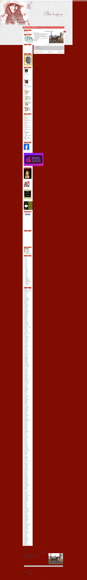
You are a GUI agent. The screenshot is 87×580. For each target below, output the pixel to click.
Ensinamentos (25, 374)
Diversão (25, 368)
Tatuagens (25, 525)
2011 (25, 264)
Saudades (25, 504)
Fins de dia (25, 406)
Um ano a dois (26, 123)
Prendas (25, 493)
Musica (25, 456)
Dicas (25, 367)
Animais (25, 309)
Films (25, 404)
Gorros (25, 416)
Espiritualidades (26, 380)
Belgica (25, 318)
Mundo (25, 453)
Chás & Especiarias (27, 90)
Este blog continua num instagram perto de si (28, 138)
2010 (25, 265)
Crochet (25, 350)
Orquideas (25, 469)
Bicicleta (25, 320)
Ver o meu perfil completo (26, 32)
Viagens (25, 539)
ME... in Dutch (26, 79)
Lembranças (25, 436)
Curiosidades (25, 351)
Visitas (25, 543)
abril (25, 276)
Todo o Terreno (26, 530)
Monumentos (25, 450)
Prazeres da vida (26, 491)
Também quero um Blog (27, 137)
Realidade (25, 497)
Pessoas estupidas (26, 485)
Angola (25, 308)
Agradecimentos (26, 300)
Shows (25, 513)
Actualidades (25, 299)
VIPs (24, 542)
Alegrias (25, 302)
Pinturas (25, 486)
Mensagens (25, 444)
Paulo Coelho (25, 479)
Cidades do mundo (26, 333)
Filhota (25, 401)
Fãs (24, 393)
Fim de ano (25, 405)
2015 (25, 260)
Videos (25, 541)
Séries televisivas (26, 510)
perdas (25, 481)
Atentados (25, 314)
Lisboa (25, 437)
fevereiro (26, 285)
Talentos (25, 523)
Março (25, 441)
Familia (25, 392)
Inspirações (25, 428)
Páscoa (25, 475)
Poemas (25, 487)
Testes (25, 529)
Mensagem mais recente (27, 567)
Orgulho (25, 468)
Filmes (25, 403)
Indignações (25, 424)
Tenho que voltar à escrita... (28, 125)
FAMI (25, 391)
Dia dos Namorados (26, 365)
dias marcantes (25, 366)
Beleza (25, 317)
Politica (25, 488)
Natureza (25, 458)
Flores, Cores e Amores (27, 119)
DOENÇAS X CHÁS (29, 91)
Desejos (25, 359)
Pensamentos (25, 480)
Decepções (25, 354)
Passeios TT (25, 477)
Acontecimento (25, 297)
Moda (25, 447)
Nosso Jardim (25, 463)
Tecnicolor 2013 (26, 526)
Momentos (25, 448)
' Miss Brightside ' (27, 131)
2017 (25, 258)
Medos (25, 443)
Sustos (25, 522)
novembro (26, 270)
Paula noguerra (26, 31)
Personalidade (25, 483)
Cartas (25, 329)
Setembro (25, 512)
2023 (25, 257)
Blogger (45, 577)
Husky (25, 422)
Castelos (25, 331)
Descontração (25, 358)
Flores (25, 408)
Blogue (25, 321)
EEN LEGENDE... (27, 279)
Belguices (25, 320)
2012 (25, 263)
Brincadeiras (25, 325)
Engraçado (25, 373)
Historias (25, 419)
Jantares (25, 430)
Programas (25, 496)
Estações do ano (26, 381)
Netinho (25, 459)
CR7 (24, 347)
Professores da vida (26, 495)
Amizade (25, 306)
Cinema (25, 335)
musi (24, 455)
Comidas (25, 339)
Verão (25, 536)
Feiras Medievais (26, 396)
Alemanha (25, 303)
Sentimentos (25, 509)
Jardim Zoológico (26, 431)
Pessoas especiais (26, 484)
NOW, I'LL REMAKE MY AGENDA (28, 282)
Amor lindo (25, 307)
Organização (25, 467)
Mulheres (25, 453)
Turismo (25, 534)
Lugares (25, 439)
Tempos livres (25, 528)
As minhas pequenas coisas (27, 122)
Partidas (25, 473)
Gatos (25, 413)
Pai (24, 471)
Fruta (25, 412)
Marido (25, 442)
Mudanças (25, 452)
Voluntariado (25, 544)
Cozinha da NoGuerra (27, 101)
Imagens (25, 423)
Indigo (25, 425)
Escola (25, 377)
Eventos (25, 386)
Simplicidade (25, 514)
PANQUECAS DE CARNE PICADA (29, 103)
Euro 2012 (25, 383)
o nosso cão (25, 465)
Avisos (25, 315)
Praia (25, 490)
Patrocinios (25, 478)
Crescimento (25, 349)
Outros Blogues (26, 470)
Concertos (25, 340)
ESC (24, 376)
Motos (25, 451)
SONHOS (25, 520)
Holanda (25, 420)
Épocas (25, 375)
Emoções (25, 372)
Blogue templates (26, 322)
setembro (26, 272)
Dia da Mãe (25, 363)
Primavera (25, 494)
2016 (25, 259)
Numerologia (25, 464)
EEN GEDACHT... (27, 283)
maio (25, 275)
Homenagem (25, 421)
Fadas (25, 390)
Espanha (25, 379)
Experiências (25, 386)
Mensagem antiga (60, 567)
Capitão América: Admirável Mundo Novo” (28, 120)
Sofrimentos (25, 518)
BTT (24, 326)
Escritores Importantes (26, 378)
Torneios (25, 530)
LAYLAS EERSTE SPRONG (27, 278)
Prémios (25, 492)
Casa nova (25, 329)
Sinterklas (25, 515)
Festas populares (26, 399)
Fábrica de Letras (26, 389)
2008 (25, 267)
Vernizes (25, 537)
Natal (25, 457)
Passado (25, 476)
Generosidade (25, 414)
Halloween (25, 417)
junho (25, 274)
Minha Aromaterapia (27, 96)
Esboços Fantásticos (26, 376)
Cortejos (25, 345)
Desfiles (25, 360)
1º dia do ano (25, 292)
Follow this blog (27, 214)
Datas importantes (26, 353)
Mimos (25, 446)
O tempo (25, 466)
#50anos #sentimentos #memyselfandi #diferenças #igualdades (28, 289)
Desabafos (25, 356)
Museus (25, 454)
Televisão (25, 527)
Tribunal (25, 533)
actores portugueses (26, 298)
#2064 (29, 74)
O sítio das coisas (26, 125)
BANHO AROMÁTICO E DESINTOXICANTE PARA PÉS (29, 109)
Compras (25, 339)
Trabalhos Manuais (26, 532)
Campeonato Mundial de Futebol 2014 (28, 327)
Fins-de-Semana (26, 407)
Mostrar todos (30, 140)
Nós (24, 462)
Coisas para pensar (26, 336)
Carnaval (25, 328)
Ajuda (25, 301)
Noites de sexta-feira (26, 460)
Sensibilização (25, 508)
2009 (25, 266)
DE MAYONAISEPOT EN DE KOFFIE (28, 280)
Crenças (25, 348)
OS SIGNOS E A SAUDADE (29, 86)
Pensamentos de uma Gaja (27, 129)
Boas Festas (25, 323)
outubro (26, 271)
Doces (25, 369)
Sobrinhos (25, 517)
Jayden (25, 432)
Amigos (25, 304)
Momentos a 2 (25, 449)
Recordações (25, 499)
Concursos (25, 342)
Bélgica (25, 319)
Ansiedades (26, 134)
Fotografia (25, 409)
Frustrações (25, 411)
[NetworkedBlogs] (28, 213)
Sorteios (25, 520)
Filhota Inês (25, 402)
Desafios (25, 357)
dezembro (26, 269)
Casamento (25, 330)
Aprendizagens (25, 311)
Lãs (24, 434)
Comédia (25, 337)
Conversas (25, 343)
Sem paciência (25, 507)
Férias (25, 397)
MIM (25, 445)
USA (24, 535)
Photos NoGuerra (27, 68)
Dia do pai (25, 364)
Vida (24, 540)
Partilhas (25, 474)
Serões (25, 510)
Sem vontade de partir (27, 117)
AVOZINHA (25, 316)
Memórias (25, 443)
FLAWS (29, 69)
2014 (25, 261)
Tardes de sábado (26, 524)
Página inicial (27, 27)
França (25, 410)
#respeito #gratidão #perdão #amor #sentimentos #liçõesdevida (28, 291)
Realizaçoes (25, 498)
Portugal (25, 489)
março (25, 277)
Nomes (25, 461)
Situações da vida (26, 516)
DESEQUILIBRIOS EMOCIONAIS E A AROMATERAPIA (29, 98)
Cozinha (25, 346)
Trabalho (25, 531)
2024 (25, 256)
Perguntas (25, 482)
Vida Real (25, 540)
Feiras (25, 395)
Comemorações (25, 338)
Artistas (25, 313)
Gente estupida (25, 415)
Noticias (25, 463)
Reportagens (25, 500)
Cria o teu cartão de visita (26, 150)
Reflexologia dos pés (27, 107)
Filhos (25, 400)
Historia (25, 418)
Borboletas (25, 324)
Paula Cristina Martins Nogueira (27, 143)
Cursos (25, 352)
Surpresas (25, 521)
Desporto (25, 362)
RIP (24, 502)
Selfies (25, 506)
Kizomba (25, 433)
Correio (25, 344)
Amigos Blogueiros (26, 305)
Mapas (25, 440)
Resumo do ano (26, 501)
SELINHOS (34, 27)
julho (25, 273)
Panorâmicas (25, 472)
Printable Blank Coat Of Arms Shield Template (28, 132)
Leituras (25, 435)
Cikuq (25, 334)
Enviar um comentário (39, 48)
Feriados (25, 396)
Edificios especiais (26, 371)
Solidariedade (25, 519)
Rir (24, 503)
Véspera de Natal (26, 538)
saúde (25, 505)
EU (24, 382)
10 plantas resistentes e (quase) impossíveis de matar (28, 135)
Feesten (25, 394)
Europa (25, 385)
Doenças (25, 370)
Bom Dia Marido (26, 74)
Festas (25, 398)
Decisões (25, 355)
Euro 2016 (25, 384)
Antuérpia (25, 310)
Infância (25, 426)
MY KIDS (29, 80)
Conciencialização (26, 341)
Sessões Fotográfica (26, 511)
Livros (25, 438)
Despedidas (25, 361)
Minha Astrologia (26, 85)
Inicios (25, 427)
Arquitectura (25, 312)
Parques (25, 473)
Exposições (25, 388)
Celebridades (25, 332)
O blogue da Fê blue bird (27, 127)
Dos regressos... (26, 115)
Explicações (25, 387)
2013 (25, 262)
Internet (25, 429)
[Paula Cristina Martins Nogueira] (26, 149)
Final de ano (25, 406)
